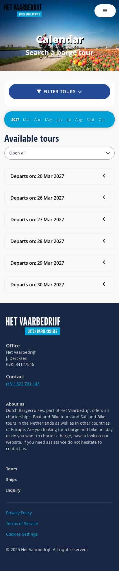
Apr (37, 119)
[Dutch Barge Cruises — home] (33, 326)
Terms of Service (22, 523)
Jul (69, 119)
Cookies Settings (22, 534)
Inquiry (13, 490)
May (48, 119)
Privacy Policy (19, 512)
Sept (90, 119)
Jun (59, 119)
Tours (11, 468)
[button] (105, 10)
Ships (11, 479)
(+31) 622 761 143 (23, 383)
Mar (26, 119)
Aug (78, 119)
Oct (102, 119)
